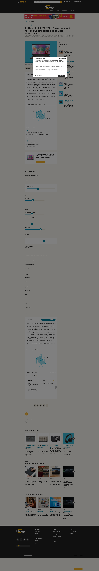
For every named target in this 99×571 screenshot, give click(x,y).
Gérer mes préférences (38, 75)
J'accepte (61, 75)
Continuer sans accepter (62, 58)
